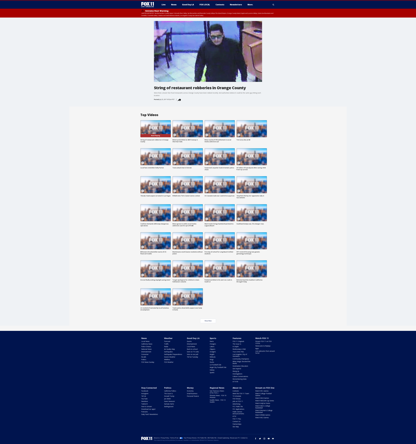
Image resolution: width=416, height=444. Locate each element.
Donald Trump (169, 396)
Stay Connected (149, 388)
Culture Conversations (240, 376)
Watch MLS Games (262, 418)
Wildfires (167, 359)
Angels (212, 354)
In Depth (236, 346)
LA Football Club (215, 365)
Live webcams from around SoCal (265, 352)
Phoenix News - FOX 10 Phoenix (218, 396)
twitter (260, 438)
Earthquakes (168, 352)
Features (237, 338)
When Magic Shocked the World (241, 362)
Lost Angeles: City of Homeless (240, 355)
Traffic (166, 344)
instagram (264, 438)
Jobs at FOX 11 (238, 401)
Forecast (167, 341)
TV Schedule (237, 396)
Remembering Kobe (240, 379)
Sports (213, 338)
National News (146, 349)
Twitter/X (144, 404)
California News (146, 344)
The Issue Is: (237, 344)
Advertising (236, 404)
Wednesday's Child (239, 349)
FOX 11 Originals (238, 341)
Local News (145, 341)
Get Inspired (237, 369)
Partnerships (237, 424)
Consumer (145, 354)
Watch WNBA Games (262, 415)
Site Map (236, 427)
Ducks (212, 362)
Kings (212, 359)
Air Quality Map (169, 349)
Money (190, 388)
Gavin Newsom (169, 401)
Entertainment (146, 352)
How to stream (146, 406)
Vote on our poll (192, 354)
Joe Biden (167, 399)
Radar (166, 346)
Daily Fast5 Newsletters (149, 414)
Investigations (237, 374)
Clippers (212, 349)
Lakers (212, 346)
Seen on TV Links (193, 352)
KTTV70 (235, 382)
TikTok (143, 396)
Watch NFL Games (262, 391)
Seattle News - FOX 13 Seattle (218, 401)
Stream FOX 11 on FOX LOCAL (263, 342)
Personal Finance (193, 396)
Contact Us (236, 421)
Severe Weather (169, 357)
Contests (236, 391)
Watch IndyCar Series (262, 403)
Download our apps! (148, 409)
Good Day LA (193, 338)
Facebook (144, 391)
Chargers (213, 344)
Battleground (168, 406)
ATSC (234, 416)
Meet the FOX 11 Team (241, 393)
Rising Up (236, 371)
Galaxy (212, 370)
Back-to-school (192, 349)
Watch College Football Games (263, 394)
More (250, 4)
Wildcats (213, 357)
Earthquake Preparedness (173, 354)
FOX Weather (168, 362)
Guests (189, 341)
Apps (257, 348)
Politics (143, 359)
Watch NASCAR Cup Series (264, 401)
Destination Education (240, 366)
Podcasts (144, 412)
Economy (190, 391)
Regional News (217, 388)
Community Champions (241, 359)
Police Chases (146, 346)
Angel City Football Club (218, 367)
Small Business (192, 393)
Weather (168, 338)
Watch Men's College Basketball (262, 407)
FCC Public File (238, 406)
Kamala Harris (169, 404)
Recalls (143, 357)
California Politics (170, 391)
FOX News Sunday (147, 362)
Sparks (212, 372)
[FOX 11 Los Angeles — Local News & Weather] (148, 4)
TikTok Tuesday (192, 357)
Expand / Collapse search (273, 4)
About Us (237, 388)
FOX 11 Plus (237, 419)
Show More (208, 321)
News (144, 338)
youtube (268, 438)
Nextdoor (144, 401)
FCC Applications (238, 409)
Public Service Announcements (238, 413)
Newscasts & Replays (263, 346)
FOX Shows (237, 399)
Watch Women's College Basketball (263, 411)
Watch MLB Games (262, 398)
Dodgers (213, 352)
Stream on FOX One (264, 388)
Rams (212, 341)
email (273, 438)
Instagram (144, 393)
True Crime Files (238, 352)
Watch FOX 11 (262, 338)
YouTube (144, 399)
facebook (255, 438)
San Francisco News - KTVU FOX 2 (217, 392)
